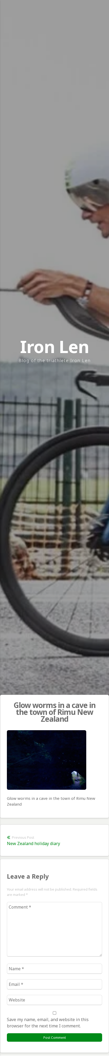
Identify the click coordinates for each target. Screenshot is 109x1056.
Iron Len (54, 346)
